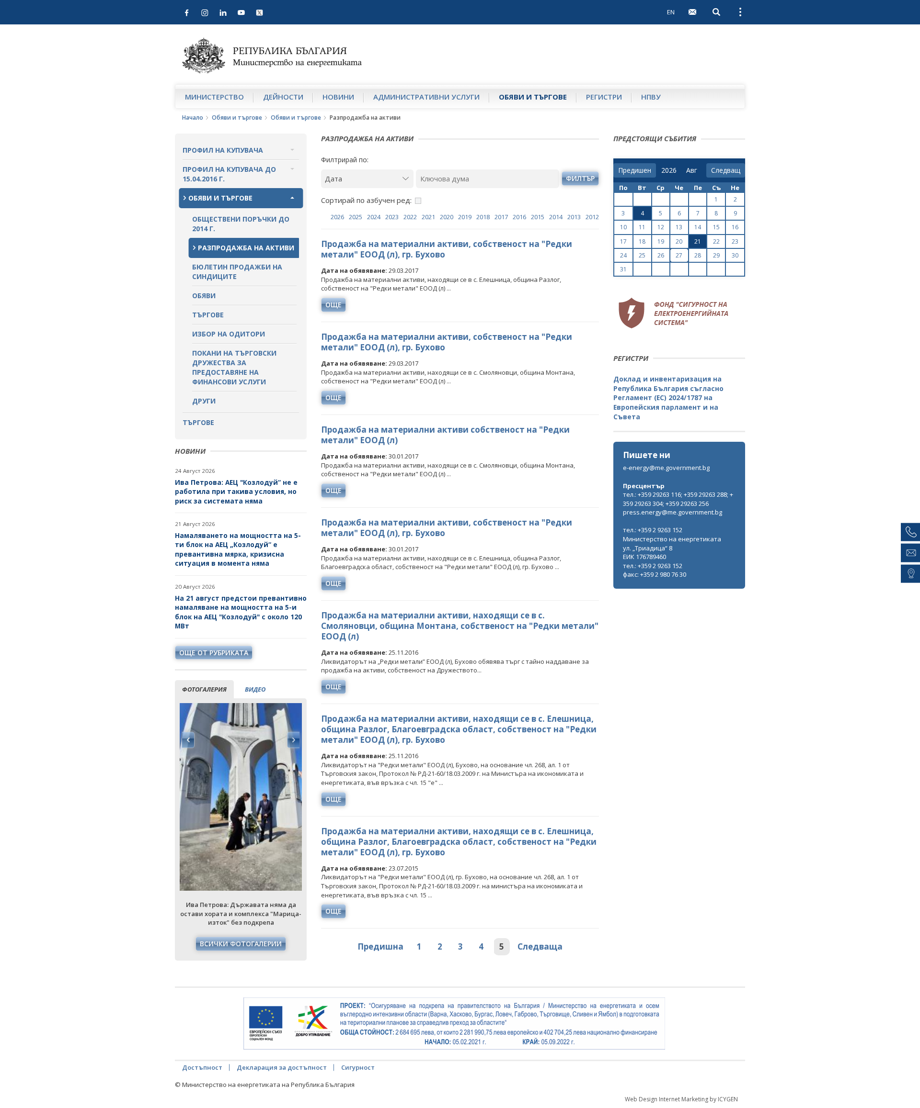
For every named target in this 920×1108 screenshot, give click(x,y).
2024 (373, 217)
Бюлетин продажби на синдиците (237, 271)
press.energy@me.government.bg (672, 512)
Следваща (540, 946)
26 (660, 255)
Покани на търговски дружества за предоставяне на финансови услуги (234, 367)
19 (660, 241)
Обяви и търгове (533, 96)
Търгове (208, 314)
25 (642, 255)
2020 (446, 217)
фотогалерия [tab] (204, 689)
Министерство (214, 96)
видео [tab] (255, 689)
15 (716, 227)
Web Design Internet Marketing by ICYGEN (681, 1099)
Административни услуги (426, 96)
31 (623, 269)
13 (679, 227)
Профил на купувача (223, 150)
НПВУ (651, 96)
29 (716, 255)
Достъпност (202, 1067)
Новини (338, 96)
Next (293, 740)
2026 (337, 217)
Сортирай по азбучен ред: (366, 200)
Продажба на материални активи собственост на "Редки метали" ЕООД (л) (445, 435)
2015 (537, 217)
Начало (192, 117)
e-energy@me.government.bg (666, 467)
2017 (501, 217)
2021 (428, 217)
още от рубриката (213, 652)
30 (735, 255)
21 (697, 241)
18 (642, 241)
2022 (410, 217)
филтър (580, 178)
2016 (519, 217)
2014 (556, 217)
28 (697, 255)
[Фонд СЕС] (673, 311)
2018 (483, 217)
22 (716, 241)
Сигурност (358, 1067)
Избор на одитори (228, 333)
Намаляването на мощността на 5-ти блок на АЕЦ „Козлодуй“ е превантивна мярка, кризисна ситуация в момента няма (238, 549)
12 (660, 227)
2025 (355, 217)
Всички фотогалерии (241, 943)
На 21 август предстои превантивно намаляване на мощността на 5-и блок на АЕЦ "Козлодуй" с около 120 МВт (241, 612)
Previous (188, 740)
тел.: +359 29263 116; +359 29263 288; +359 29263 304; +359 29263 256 (678, 499)
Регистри (604, 96)
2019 (465, 217)
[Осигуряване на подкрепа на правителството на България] (454, 1023)
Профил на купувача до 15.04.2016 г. (229, 174)
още (333, 304)
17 (623, 241)
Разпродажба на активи (246, 247)
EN (671, 12)
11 (642, 227)
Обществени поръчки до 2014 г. (240, 223)
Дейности (283, 96)
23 (735, 241)
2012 (592, 217)
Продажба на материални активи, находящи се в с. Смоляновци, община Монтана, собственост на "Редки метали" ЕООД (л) (459, 626)
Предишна (380, 946)
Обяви (204, 295)
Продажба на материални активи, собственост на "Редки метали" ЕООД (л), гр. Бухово (446, 249)
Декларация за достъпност (282, 1067)
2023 (392, 217)
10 (623, 227)
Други (204, 400)
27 (679, 255)
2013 (574, 217)
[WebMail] (692, 12)
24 (623, 255)
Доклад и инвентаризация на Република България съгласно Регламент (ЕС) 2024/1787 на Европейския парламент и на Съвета (668, 397)
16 (735, 227)
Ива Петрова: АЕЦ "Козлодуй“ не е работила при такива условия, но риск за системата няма (236, 491)
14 (697, 227)
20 (679, 241)
